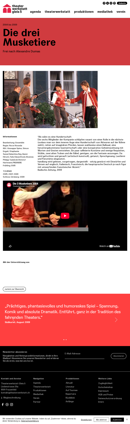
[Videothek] (7, 404)
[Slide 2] (63, 339)
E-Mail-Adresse (72, 353)
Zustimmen (117, 419)
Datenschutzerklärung (30, 421)
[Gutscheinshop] (114, 3)
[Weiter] (116, 320)
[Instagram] (11, 404)
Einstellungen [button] (86, 419)
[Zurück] (14, 320)
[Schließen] (126, 419)
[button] (50, 99)
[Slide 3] (66, 339)
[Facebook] (3, 404)
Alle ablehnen (101, 419)
